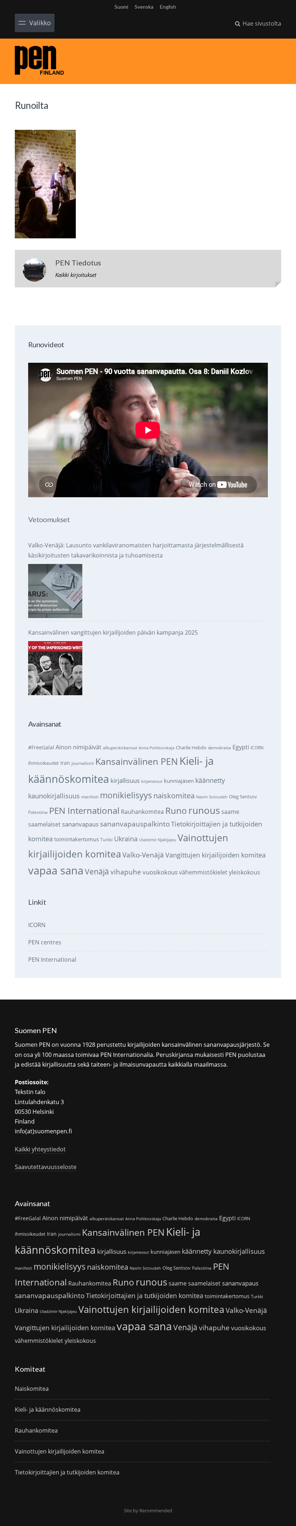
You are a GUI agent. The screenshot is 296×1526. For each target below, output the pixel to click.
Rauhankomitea (142, 812)
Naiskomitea (32, 1389)
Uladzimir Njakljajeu (157, 839)
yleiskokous (244, 872)
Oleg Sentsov (243, 796)
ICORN (257, 748)
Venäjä (97, 871)
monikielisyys (126, 795)
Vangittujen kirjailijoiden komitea (215, 855)
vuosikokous (160, 872)
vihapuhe (125, 872)
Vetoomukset (49, 519)
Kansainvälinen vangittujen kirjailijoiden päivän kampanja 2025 (113, 632)
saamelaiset (44, 824)
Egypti (240, 747)
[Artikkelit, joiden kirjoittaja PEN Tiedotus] (34, 271)
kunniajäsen (179, 780)
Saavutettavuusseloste (46, 1167)
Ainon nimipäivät (78, 747)
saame (230, 811)
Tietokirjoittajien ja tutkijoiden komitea (144, 1295)
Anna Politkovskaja (156, 747)
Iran (65, 762)
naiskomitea (174, 796)
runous (204, 810)
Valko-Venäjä (143, 854)
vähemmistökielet (203, 872)
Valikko (40, 22)
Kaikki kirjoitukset (75, 274)
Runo (176, 810)
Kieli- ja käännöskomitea (47, 1409)
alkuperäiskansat (120, 748)
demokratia (219, 748)
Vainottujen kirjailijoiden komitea (151, 1309)
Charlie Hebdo (191, 747)
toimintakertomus (76, 839)
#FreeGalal (41, 747)
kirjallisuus (125, 780)
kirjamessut (151, 781)
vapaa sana (55, 870)
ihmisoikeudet (43, 763)
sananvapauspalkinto (135, 823)
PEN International (84, 810)
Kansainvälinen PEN (136, 761)
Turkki (106, 840)
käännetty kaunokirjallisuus (223, 1251)
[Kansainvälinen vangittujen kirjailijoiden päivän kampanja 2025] (55, 668)
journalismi (82, 763)
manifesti (90, 796)
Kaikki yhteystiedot (40, 1149)
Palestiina (38, 812)
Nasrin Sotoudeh (211, 796)
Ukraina (126, 838)
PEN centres (44, 942)
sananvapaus (80, 824)
